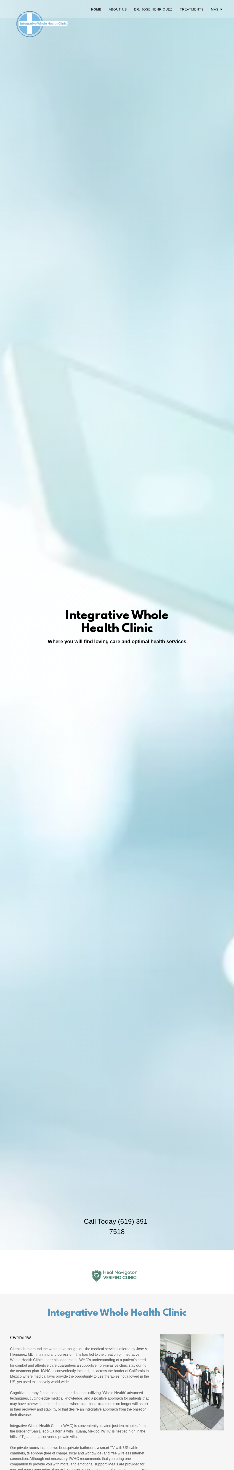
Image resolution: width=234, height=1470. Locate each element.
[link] (48, 8)
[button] (217, 9)
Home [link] (96, 9)
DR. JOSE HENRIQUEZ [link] (153, 9)
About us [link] (118, 9)
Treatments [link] (192, 9)
